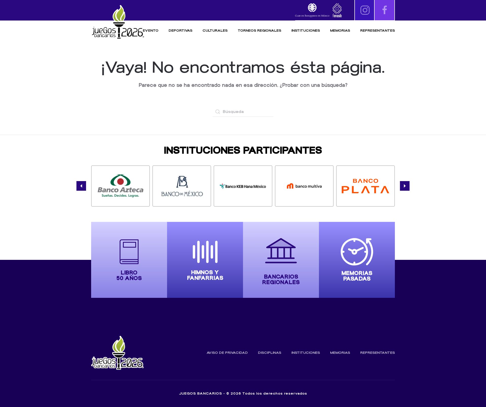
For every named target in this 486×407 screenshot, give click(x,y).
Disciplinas (269, 353)
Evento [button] (150, 30)
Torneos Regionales (259, 30)
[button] (81, 186)
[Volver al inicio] (117, 22)
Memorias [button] (340, 30)
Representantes (377, 30)
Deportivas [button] (180, 30)
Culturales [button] (215, 30)
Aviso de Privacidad (227, 353)
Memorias (340, 353)
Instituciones (305, 30)
